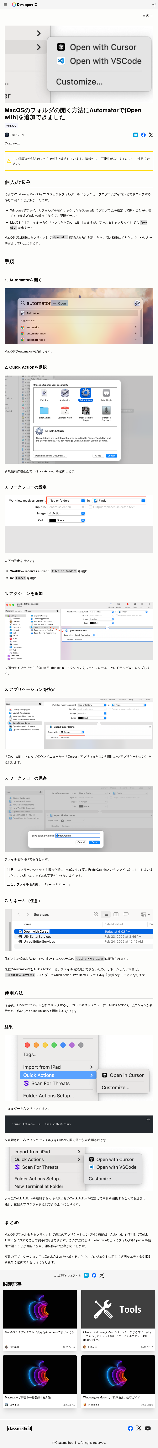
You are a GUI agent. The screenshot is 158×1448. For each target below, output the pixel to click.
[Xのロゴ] (139, 1428)
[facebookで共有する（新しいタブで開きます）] (143, 135)
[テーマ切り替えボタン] (154, 4)
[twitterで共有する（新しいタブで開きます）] (151, 135)
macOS (12, 125)
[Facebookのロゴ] (130, 1428)
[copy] (148, 1120)
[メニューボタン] (5, 5)
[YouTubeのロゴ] (148, 1428)
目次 (146, 15)
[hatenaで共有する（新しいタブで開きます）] (135, 135)
